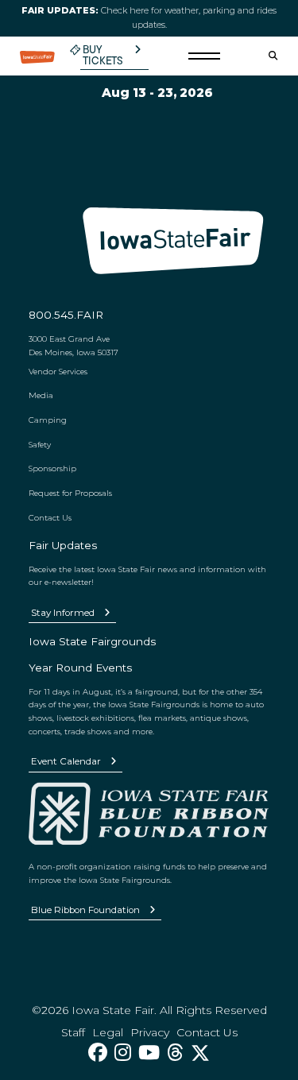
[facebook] (97, 1053)
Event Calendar (66, 761)
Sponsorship (52, 468)
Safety (40, 444)
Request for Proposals (70, 492)
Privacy (149, 1032)
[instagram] (122, 1053)
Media (41, 395)
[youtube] (149, 1053)
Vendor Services (58, 371)
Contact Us (50, 517)
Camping (48, 419)
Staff (73, 1032)
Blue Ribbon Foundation (85, 909)
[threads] (175, 1053)
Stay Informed (63, 612)
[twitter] (200, 1053)
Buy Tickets (103, 55)
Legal (107, 1032)
